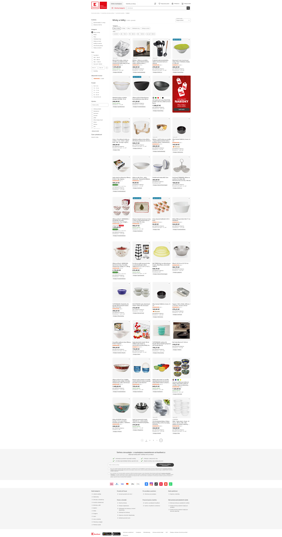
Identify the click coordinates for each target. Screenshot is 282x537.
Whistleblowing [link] (146, 532)
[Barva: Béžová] (160, 98)
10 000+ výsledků (130, 20)
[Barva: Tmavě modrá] (176, 380)
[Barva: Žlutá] (180, 380)
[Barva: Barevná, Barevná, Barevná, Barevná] (173, 380)
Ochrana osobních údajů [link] (158, 532)
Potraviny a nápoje (97, 522)
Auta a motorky (97, 519)
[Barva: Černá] (163, 98)
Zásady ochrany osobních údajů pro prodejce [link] (179, 506)
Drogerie (95, 513)
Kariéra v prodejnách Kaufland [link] (152, 503)
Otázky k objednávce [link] (124, 505)
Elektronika (96, 497)
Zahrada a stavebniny (98, 499)
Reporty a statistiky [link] (174, 494)
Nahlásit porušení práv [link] (124, 518)
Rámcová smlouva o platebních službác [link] (179, 503)
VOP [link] (167, 532)
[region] (100, 75)
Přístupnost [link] (125, 535)
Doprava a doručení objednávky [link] (126, 515)
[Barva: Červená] (158, 98)
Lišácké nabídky (97, 494)
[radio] (99, 32)
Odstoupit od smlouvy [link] (124, 512)
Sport (94, 516)
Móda (94, 510)
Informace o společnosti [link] (128, 532)
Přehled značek (97, 524)
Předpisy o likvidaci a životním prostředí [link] (178, 532)
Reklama (114, 58)
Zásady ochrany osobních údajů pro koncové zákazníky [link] (179, 510)
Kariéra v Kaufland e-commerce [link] (152, 505)
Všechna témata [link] (123, 503)
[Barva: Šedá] (153, 98)
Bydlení (95, 508)
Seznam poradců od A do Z (125, 494)
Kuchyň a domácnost (98, 502)
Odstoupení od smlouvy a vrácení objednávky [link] (127, 509)
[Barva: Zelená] (156, 98)
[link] (131, 4)
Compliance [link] (138, 532)
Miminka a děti (97, 505)
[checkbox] (99, 23)
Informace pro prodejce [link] (150, 494)
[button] (117, 28)
